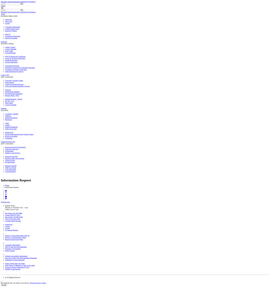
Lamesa (14, 2)
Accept (4, 285)
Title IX (7, 34)
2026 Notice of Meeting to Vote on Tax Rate (20, 265)
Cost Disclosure (10, 171)
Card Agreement (10, 170)
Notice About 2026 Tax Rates (15, 263)
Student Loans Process (12, 153)
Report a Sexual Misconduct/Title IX (17, 236)
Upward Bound (10, 53)
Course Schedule (10, 49)
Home (7, 185)
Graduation (9, 138)
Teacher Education (11, 62)
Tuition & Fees (10, 160)
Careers (7, 226)
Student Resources (11, 118)
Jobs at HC (8, 21)
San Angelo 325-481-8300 (14, 217)
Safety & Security (11, 129)
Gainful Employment (12, 29)
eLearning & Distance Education (16, 69)
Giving (7, 23)
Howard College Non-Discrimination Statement (21, 258)
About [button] (3, 14)
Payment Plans (10, 162)
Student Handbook (11, 127)
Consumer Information (12, 27)
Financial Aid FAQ (11, 156)
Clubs (7, 123)
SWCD (27, 2)
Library (7, 125)
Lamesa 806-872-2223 (12, 215)
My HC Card (9, 101)
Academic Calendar (11, 114)
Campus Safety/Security (13, 221)
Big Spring (8, 2)
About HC (8, 19)
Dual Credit (9, 51)
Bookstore (8, 119)
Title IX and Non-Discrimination (16, 247)
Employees (8, 224)
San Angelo (21, 2)
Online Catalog (10, 47)
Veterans (8, 90)
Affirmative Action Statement (15, 260)
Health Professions (11, 60)
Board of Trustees (11, 31)
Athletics (33, 2)
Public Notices (10, 251)
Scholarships (9, 151)
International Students (12, 92)
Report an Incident (11, 38)
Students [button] (4, 108)
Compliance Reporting (12, 36)
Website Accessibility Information (16, 256)
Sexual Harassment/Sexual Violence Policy (19, 134)
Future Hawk (9, 82)
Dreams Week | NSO (12, 95)
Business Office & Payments (14, 158)
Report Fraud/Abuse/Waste (14, 239)
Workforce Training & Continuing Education (20, 68)
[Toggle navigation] (2, 8)
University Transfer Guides (14, 80)
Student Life (9, 132)
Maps (3, 2)
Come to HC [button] (5, 75)
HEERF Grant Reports (12, 269)
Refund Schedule (11, 166)
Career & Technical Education (15, 58)
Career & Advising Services (14, 84)
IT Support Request (11, 230)
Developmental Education (13, 94)
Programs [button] (4, 42)
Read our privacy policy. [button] (38, 283)
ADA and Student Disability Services (17, 86)
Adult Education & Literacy (14, 71)
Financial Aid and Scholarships (15, 147)
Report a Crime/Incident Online (15, 237)
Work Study (9, 103)
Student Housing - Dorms (13, 99)
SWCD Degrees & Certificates (15, 56)
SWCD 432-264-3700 (12, 219)
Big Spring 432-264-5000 (13, 213)
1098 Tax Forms (10, 168)
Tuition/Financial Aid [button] (8, 142)
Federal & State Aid (11, 149)
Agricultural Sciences (12, 66)
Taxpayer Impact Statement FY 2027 (17, 267)
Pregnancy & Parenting (13, 249)
